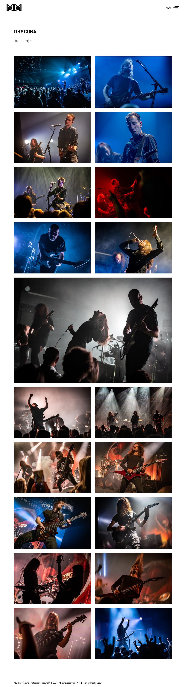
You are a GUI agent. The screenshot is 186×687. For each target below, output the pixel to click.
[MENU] (176, 7)
